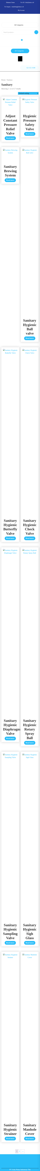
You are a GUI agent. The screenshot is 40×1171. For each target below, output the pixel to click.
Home (3, 80)
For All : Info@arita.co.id (27, 2)
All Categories (18, 25)
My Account (21, 10)
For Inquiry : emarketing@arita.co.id (14, 7)
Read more (10, 138)
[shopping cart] (20, 42)
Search (36, 32)
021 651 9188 (31, 68)
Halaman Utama (10, 2)
